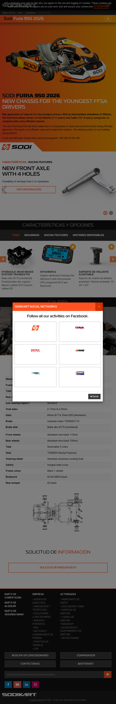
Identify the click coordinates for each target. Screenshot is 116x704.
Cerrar (95, 396)
